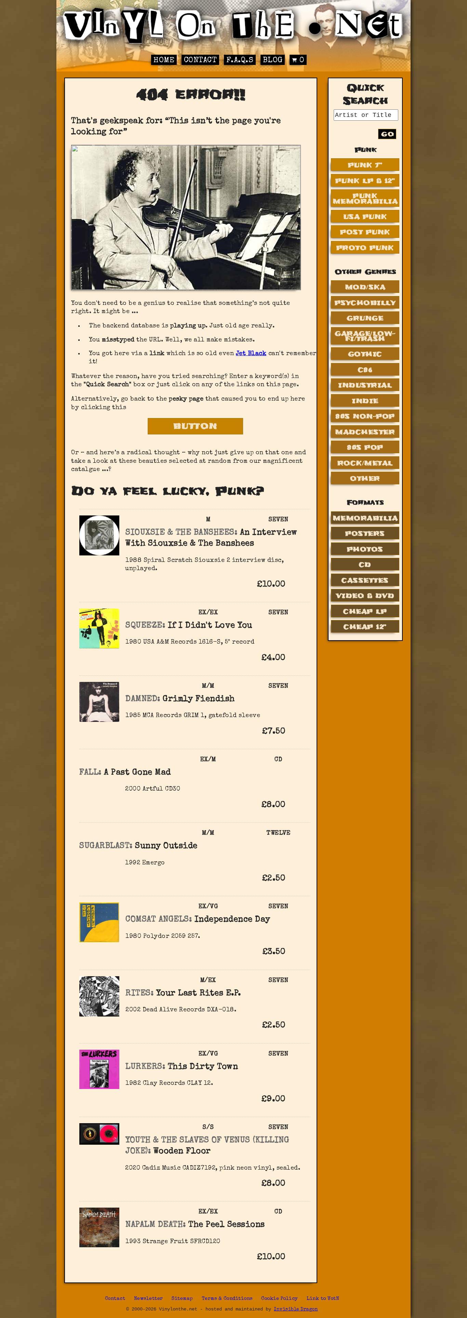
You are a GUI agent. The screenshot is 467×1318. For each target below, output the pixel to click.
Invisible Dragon (296, 1309)
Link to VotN (323, 1298)
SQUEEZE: (145, 626)
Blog (273, 61)
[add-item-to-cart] (296, 585)
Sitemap (182, 1298)
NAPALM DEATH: (155, 1225)
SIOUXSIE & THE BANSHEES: (181, 533)
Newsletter (148, 1298)
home (164, 61)
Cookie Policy (279, 1298)
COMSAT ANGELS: (158, 920)
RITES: (139, 994)
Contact (200, 61)
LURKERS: (145, 1067)
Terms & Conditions (227, 1298)
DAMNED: (142, 699)
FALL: (90, 773)
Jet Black (251, 354)
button (195, 426)
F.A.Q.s (240, 61)
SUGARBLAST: (106, 846)
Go (387, 134)
